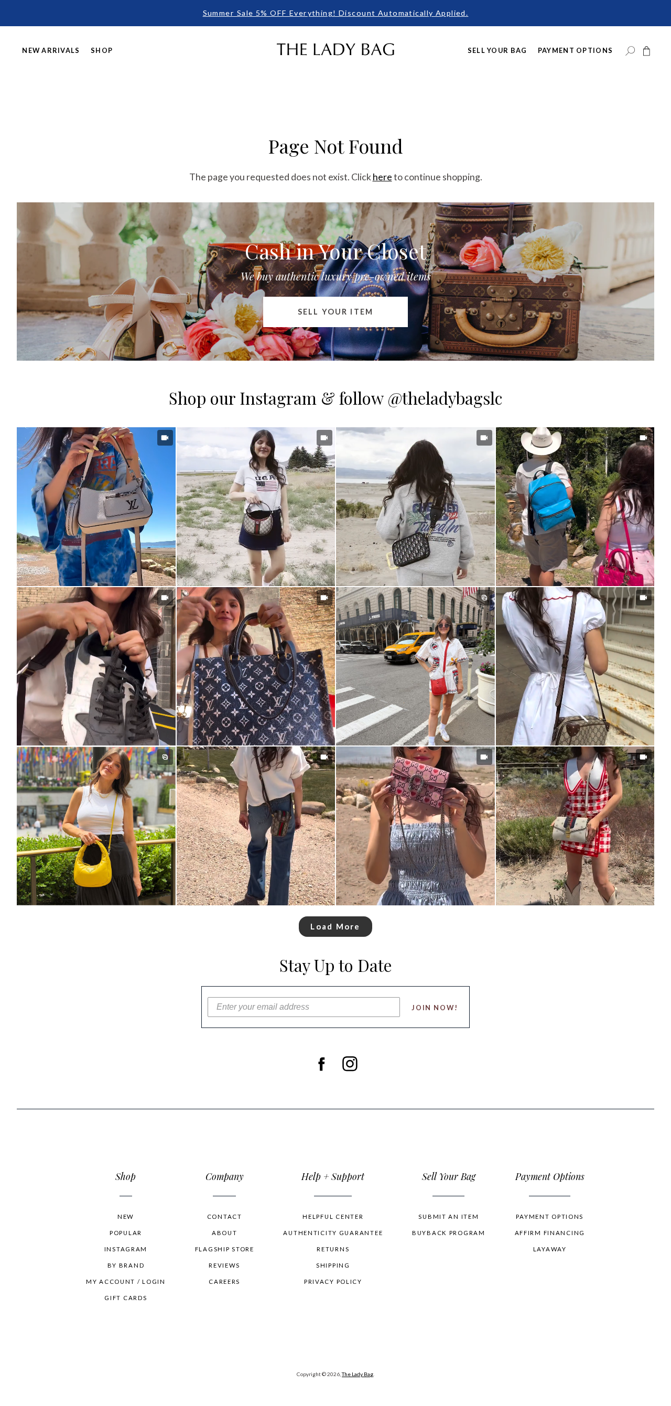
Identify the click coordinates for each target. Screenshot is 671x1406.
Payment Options (575, 50)
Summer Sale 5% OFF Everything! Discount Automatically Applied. (336, 12)
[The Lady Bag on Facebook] (321, 1064)
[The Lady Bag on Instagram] (350, 1064)
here (382, 176)
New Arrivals (51, 50)
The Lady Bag (357, 1374)
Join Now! (435, 1007)
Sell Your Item (335, 311)
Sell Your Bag (497, 50)
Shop (102, 50)
